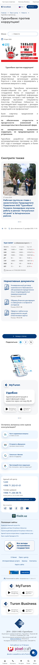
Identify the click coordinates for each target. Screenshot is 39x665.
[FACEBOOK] (16, 508)
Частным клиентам (8, 2)
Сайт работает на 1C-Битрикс (19, 645)
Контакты (33, 561)
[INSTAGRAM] (22, 508)
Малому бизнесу (24, 2)
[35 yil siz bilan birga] (9, 7)
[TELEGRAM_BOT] (11, 508)
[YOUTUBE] (27, 508)
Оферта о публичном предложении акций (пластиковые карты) (19, 313)
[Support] (33, 652)
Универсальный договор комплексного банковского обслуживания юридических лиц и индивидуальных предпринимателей (22, 289)
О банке (14, 557)
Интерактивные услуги (11, 561)
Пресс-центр (14, 13)
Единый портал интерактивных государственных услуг (17, 533)
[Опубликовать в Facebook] (26, 342)
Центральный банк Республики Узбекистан (14, 528)
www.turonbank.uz (15, 638)
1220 (5, 482)
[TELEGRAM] (5, 508)
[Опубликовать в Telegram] (20, 342)
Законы (24, 561)
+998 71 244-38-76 (12, 492)
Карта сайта (19, 564)
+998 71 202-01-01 (12, 485)
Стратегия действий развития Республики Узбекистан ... (17, 530)
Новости (24, 13)
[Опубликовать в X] (31, 342)
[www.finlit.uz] (19, 516)
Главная (3, 13)
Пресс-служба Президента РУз (10, 536)
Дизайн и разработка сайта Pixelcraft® (19, 654)
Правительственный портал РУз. (10, 525)
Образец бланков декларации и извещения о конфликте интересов (23, 302)
